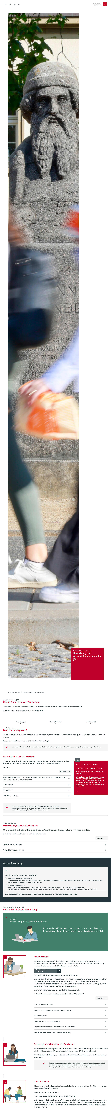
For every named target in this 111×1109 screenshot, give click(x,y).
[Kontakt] (19, 4)
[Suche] (10, 4)
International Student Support (40, 741)
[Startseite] (8, 692)
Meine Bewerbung (16, 692)
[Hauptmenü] (5, 4)
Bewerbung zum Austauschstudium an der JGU (34, 692)
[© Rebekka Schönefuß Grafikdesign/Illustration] (25, 976)
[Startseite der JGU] (98, 4)
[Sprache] (14, 4)
